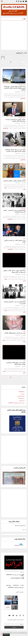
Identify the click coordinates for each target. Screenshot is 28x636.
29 (7, 62)
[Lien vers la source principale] (21, 545)
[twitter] (23, 1)
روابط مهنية (21, 400)
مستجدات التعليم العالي (21, 84)
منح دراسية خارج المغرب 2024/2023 (16, 402)
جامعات (24, 147)
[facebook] (16, 1)
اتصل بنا (22, 393)
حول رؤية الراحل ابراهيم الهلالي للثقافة (15, 333)
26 (17, 62)
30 (4, 62)
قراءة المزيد (22, 98)
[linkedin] (21, 1)
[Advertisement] (14, 35)
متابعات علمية (23, 208)
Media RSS (17, 545)
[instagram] (18, 1)
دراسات (24, 238)
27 (13, 62)
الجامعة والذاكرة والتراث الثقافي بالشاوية (14, 180)
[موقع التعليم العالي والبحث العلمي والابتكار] (14, 15)
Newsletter (21, 391)
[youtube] (26, 1)
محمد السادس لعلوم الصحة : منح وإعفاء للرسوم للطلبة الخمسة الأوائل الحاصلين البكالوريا (14, 88)
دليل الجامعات (21, 398)
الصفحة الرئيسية (20, 396)
